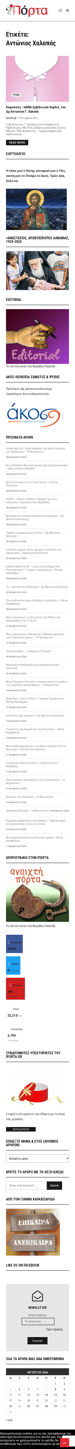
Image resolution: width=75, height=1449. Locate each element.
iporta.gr (11, 117)
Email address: (37, 1315)
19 (28, 1400)
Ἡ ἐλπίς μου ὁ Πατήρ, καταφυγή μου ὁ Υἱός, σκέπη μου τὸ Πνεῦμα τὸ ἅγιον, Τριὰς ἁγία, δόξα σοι (36, 176)
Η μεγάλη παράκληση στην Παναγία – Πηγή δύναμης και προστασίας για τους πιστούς (36, 822)
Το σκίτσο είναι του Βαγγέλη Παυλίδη (30, 366)
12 (28, 1394)
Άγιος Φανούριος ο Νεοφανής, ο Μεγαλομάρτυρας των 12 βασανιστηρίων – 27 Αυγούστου (35, 636)
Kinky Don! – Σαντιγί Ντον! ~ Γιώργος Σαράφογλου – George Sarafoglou (36, 700)
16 (64, 1394)
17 (10, 1400)
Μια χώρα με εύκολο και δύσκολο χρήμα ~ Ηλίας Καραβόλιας (34, 839)
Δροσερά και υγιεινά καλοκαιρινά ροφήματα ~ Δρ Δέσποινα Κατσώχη (35, 517)
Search (54, 1185)
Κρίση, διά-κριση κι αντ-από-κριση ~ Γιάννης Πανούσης (32, 484)
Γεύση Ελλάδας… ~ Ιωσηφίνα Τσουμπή (28, 651)
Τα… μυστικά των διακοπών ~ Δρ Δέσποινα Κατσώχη (37, 586)
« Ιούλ (9, 1420)
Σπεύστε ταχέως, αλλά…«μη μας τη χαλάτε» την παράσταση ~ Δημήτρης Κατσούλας (33, 551)
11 (19, 1394)
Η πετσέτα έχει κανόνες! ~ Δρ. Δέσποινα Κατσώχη (35, 715)
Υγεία (16, 95)
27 (37, 1406)
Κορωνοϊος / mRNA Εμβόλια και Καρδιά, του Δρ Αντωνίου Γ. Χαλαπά (36, 109)
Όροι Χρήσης (54, 1329)
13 (37, 1394)
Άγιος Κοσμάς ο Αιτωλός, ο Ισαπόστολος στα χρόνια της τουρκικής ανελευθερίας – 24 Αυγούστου (37, 683)
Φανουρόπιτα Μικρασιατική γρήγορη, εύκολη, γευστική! (33, 666)
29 (55, 1406)
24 (10, 1406)
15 (55, 1394)
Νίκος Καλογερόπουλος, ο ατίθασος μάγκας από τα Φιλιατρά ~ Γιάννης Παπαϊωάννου (35, 748)
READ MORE (17, 142)
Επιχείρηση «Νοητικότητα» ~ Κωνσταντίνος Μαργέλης (32, 765)
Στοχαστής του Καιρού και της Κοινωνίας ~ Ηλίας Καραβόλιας (35, 731)
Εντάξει (5, 1447)
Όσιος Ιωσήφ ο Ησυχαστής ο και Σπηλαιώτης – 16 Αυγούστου (35, 781)
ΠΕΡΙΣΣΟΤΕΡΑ (21, 1129)
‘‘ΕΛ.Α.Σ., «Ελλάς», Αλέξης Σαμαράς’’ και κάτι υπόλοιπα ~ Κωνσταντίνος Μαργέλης (31, 501)
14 (46, 1394)
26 (28, 1406)
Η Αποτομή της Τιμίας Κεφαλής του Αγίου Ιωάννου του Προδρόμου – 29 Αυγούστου (35, 450)
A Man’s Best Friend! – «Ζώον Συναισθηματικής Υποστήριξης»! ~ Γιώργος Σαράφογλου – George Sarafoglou (34, 569)
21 (46, 1400)
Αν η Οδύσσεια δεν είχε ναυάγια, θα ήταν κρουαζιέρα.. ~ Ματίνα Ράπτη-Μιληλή (37, 467)
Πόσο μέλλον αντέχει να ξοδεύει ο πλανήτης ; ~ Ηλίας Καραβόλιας (37, 602)
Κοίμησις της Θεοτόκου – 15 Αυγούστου (29, 796)
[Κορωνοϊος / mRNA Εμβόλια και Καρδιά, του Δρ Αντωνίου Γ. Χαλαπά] (37, 79)
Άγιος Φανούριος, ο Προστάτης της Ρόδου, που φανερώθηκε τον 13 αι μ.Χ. (33, 619)
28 (46, 1406)
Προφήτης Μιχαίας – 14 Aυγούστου (27, 810)
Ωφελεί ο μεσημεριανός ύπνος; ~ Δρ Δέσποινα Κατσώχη (33, 534)
